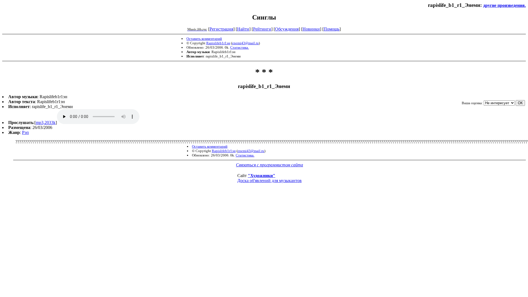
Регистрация (221, 29)
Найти (243, 29)
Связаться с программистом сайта (269, 165)
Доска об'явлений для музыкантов (269, 180)
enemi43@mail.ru (245, 43)
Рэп (25, 132)
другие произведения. (504, 5)
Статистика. (239, 47)
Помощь (331, 29)
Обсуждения (287, 29)
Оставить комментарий (204, 39)
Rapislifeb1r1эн (218, 43)
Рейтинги (262, 29)
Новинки (311, 29)
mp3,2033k (46, 122)
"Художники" (261, 175)
